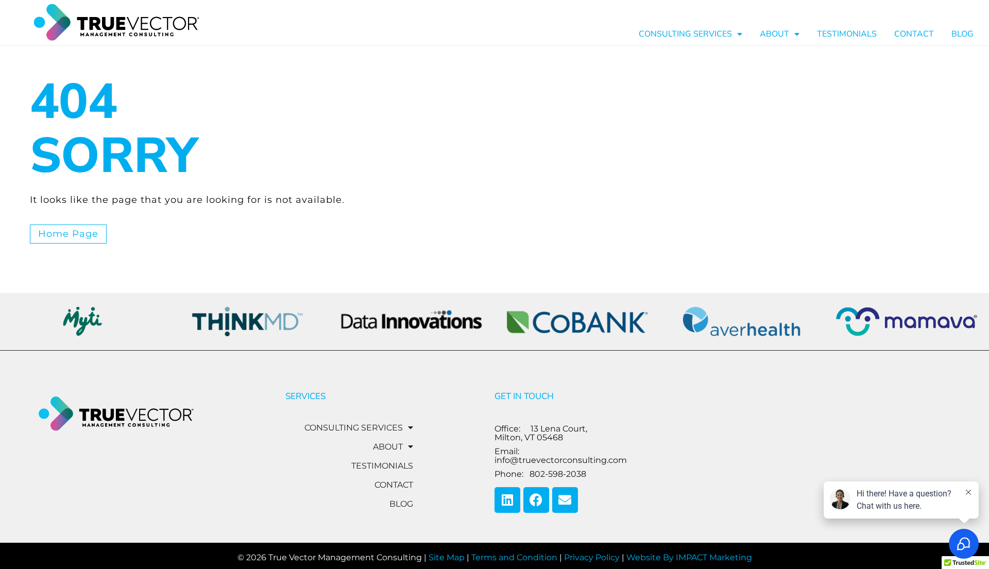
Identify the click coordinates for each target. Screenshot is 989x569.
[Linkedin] (507, 500)
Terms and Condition (514, 557)
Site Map (447, 557)
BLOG (962, 34)
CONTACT (914, 34)
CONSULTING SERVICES (685, 34)
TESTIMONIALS (847, 34)
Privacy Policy (592, 557)
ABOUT (774, 34)
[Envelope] (565, 500)
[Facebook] (536, 500)
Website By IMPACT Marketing (689, 557)
